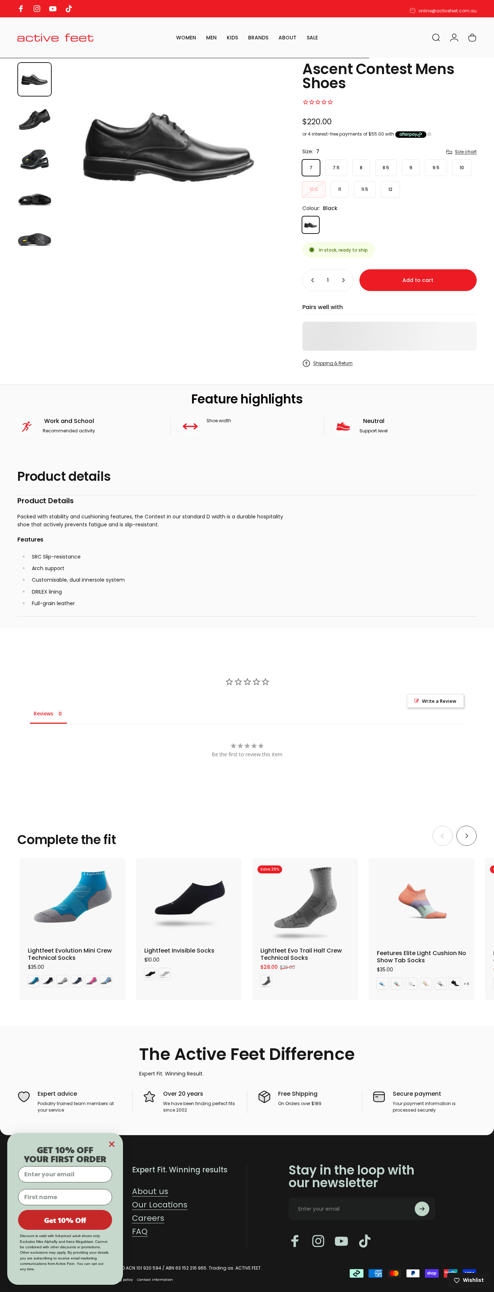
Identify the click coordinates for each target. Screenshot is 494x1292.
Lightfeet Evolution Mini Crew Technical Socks (70, 954)
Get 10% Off (65, 1220)
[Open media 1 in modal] (168, 145)
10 (462, 167)
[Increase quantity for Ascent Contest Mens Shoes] (345, 280)
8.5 (386, 167)
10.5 (314, 189)
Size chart (466, 151)
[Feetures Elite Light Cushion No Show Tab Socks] (423, 901)
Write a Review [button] (439, 701)
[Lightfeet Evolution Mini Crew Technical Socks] (72, 899)
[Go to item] (34, 79)
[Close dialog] (111, 1144)
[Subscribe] (422, 1209)
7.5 (336, 167)
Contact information (155, 1279)
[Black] (310, 225)
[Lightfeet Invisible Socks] (189, 899)
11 (339, 189)
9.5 (436, 167)
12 (390, 189)
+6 (467, 984)
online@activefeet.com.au (447, 9)
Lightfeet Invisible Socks (179, 950)
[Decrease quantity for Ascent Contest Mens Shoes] (311, 280)
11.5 (364, 189)
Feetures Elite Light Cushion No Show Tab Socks (421, 956)
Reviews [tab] (43, 713)
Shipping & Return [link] (333, 363)
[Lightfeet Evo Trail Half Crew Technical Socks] (305, 899)
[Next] (260, 145)
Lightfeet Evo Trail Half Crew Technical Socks (301, 954)
